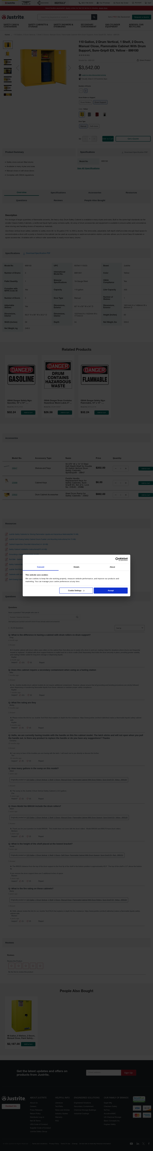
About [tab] (112, 567)
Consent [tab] (40, 567)
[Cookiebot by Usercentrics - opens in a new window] (117, 559)
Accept (111, 590)
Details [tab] (76, 567)
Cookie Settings (74, 590)
